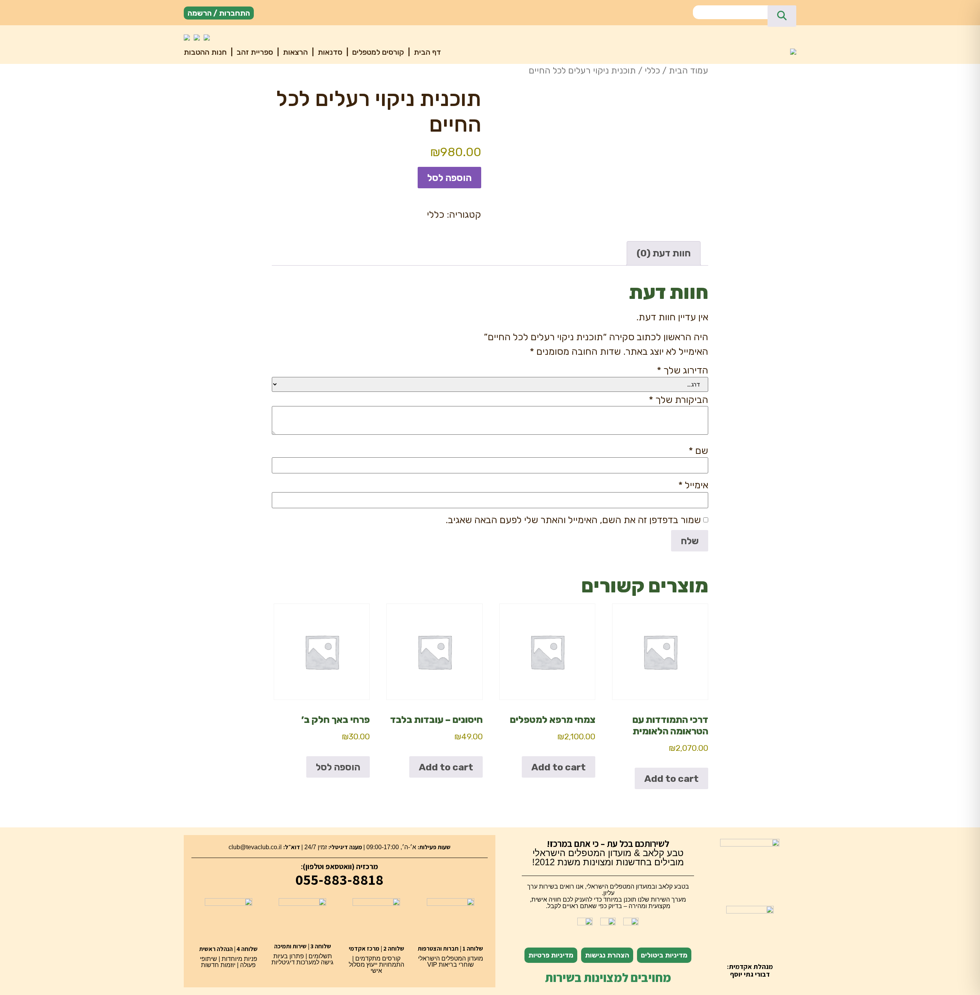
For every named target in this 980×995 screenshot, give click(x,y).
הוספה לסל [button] (338, 767)
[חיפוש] (782, 16)
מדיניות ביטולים (664, 955)
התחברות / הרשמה (219, 13)
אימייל (693, 485)
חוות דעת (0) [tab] (664, 253)
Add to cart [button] (671, 778)
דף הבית (426, 52)
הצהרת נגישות (607, 955)
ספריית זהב (254, 52)
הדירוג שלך (682, 370)
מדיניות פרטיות (550, 955)
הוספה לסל (449, 177)
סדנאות (329, 52)
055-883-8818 (340, 879)
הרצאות (294, 52)
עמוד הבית (688, 70)
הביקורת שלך (678, 400)
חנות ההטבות (205, 52)
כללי (652, 70)
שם (698, 450)
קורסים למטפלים (377, 52)
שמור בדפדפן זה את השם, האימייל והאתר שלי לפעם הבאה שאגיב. (573, 520)
